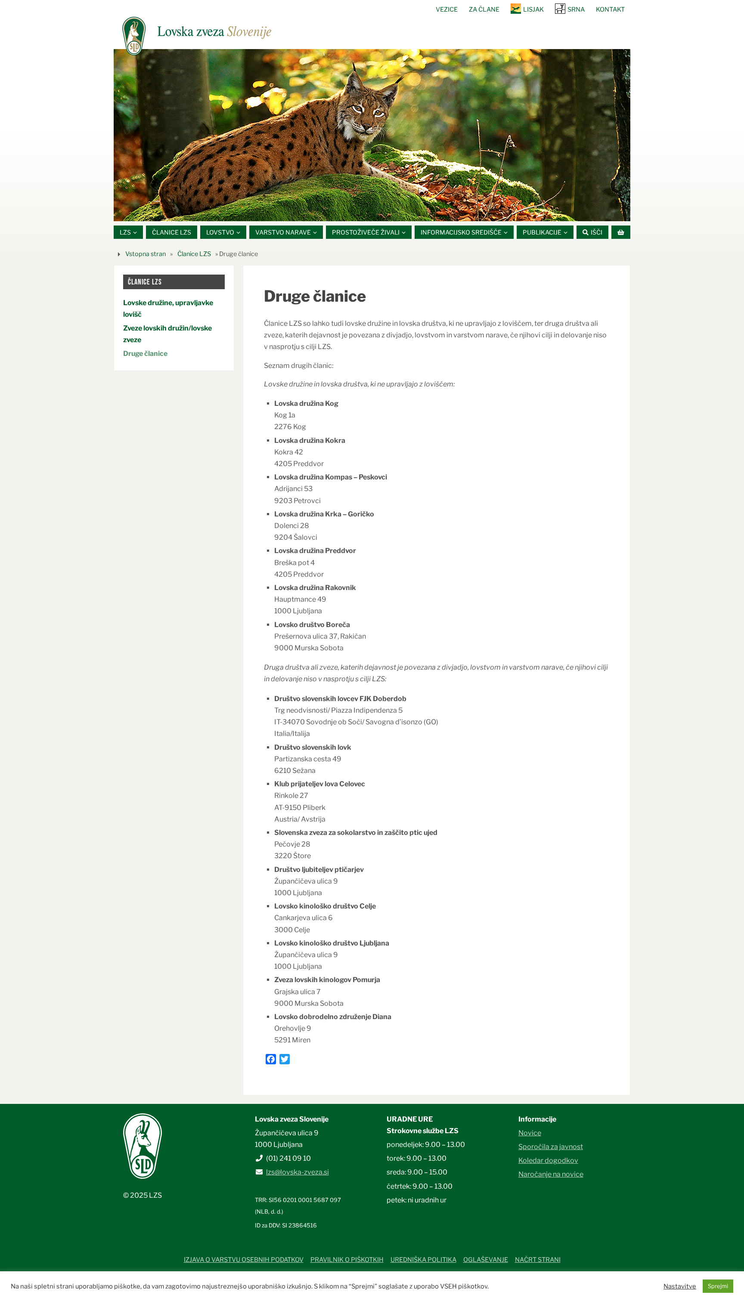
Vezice (447, 9)
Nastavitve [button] (679, 1286)
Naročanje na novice (550, 1174)
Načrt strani (538, 1260)
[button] (346, 210)
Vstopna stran (145, 254)
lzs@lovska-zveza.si (297, 1172)
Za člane (484, 9)
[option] (372, 135)
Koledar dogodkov (548, 1160)
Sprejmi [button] (718, 1285)
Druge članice (145, 353)
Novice (529, 1133)
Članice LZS (194, 254)
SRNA (576, 9)
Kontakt (610, 9)
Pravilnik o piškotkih (347, 1260)
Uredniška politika (423, 1260)
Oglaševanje (485, 1260)
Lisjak (533, 9)
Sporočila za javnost (550, 1147)
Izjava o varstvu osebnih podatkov (244, 1260)
